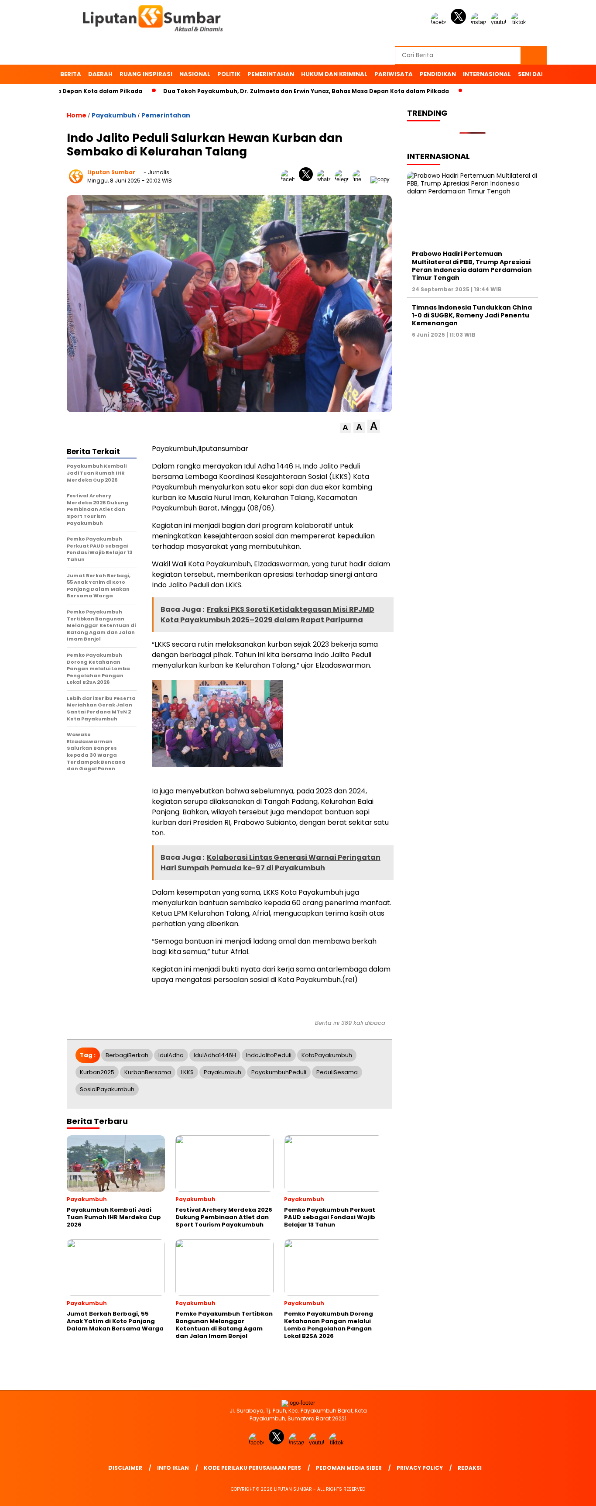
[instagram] (480, 22)
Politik (228, 74)
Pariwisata (393, 74)
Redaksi (470, 1468)
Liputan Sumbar (111, 172)
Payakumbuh (114, 115)
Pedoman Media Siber (349, 1468)
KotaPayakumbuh (326, 1055)
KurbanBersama (147, 1072)
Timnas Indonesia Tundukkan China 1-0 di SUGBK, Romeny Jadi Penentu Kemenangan (472, 315)
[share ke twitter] (308, 179)
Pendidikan (438, 74)
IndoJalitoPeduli (268, 1055)
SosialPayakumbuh (107, 1089)
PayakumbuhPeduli (278, 1072)
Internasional (487, 74)
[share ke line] (361, 179)
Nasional (194, 74)
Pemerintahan (270, 74)
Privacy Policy (420, 1468)
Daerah (100, 74)
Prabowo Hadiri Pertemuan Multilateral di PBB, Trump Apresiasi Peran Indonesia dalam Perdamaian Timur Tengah (472, 265)
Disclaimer (125, 1468)
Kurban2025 (97, 1072)
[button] (345, 428)
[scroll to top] (571, 1492)
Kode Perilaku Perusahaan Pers (252, 1468)
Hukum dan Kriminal (334, 74)
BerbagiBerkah (127, 1055)
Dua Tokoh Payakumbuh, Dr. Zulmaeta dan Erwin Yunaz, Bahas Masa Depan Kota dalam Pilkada (276, 91)
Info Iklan (173, 1468)
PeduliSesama (337, 1072)
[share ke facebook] (290, 179)
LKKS (187, 1072)
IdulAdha (171, 1055)
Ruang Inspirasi (146, 74)
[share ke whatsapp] (326, 179)
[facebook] (440, 22)
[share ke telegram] (344, 179)
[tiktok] (520, 22)
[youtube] (500, 22)
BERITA (70, 74)
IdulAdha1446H (215, 1055)
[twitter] (460, 22)
